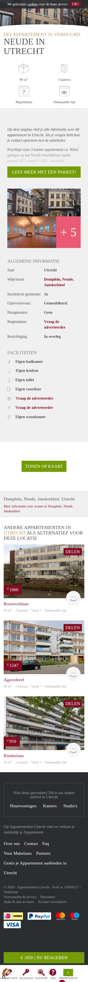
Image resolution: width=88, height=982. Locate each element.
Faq (45, 843)
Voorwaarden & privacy (20, 897)
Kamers (50, 805)
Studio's (70, 805)
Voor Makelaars (18, 853)
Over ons (12, 843)
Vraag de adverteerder (34, 398)
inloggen (26, 978)
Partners (43, 853)
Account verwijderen (52, 902)
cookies (32, 4)
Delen (73, 551)
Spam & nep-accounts (19, 902)
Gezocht (41, 978)
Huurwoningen (23, 805)
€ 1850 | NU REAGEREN (44, 957)
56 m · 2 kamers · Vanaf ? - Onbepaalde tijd (35, 762)
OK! (75, 4)
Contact (31, 843)
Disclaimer (47, 897)
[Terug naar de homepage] (5, 974)
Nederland (11, 892)
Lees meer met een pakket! (44, 172)
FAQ (53, 978)
